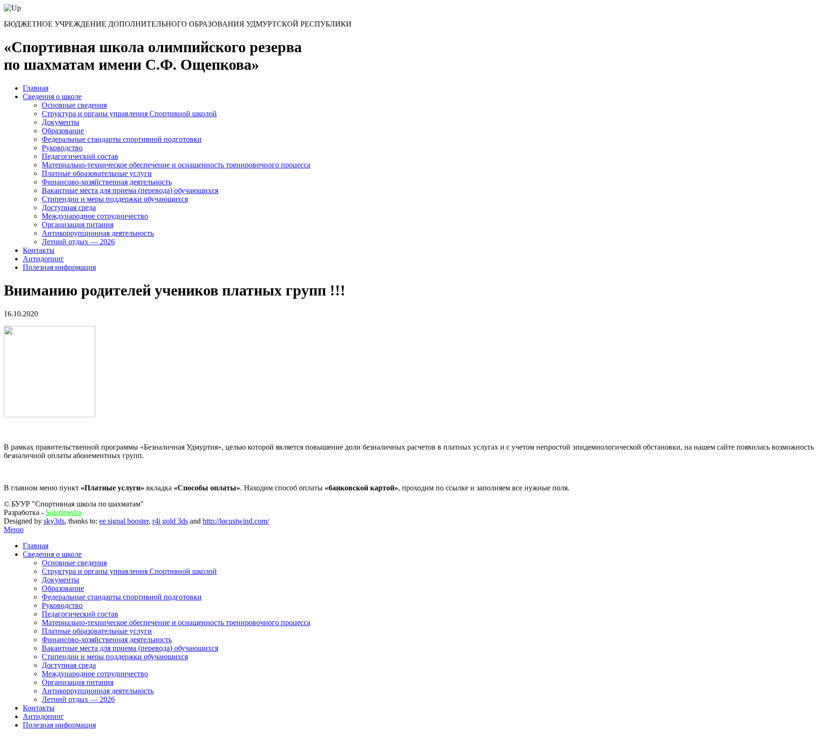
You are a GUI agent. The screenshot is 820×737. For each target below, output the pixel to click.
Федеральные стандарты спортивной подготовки (122, 139)
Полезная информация (59, 267)
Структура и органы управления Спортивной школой (129, 114)
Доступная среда (69, 207)
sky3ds (54, 521)
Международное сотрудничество (95, 216)
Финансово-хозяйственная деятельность (107, 182)
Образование (63, 131)
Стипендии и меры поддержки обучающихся (115, 199)
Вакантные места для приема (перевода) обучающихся (130, 190)
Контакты (39, 250)
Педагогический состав (80, 156)
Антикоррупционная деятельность (98, 233)
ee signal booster (124, 521)
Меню (14, 529)
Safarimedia (63, 512)
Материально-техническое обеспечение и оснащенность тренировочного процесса (176, 165)
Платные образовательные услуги (97, 173)
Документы (60, 122)
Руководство (62, 148)
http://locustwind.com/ (236, 521)
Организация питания (77, 225)
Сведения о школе (52, 96)
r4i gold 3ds (170, 521)
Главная (35, 88)
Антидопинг (43, 259)
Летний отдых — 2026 (78, 242)
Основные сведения (74, 105)
